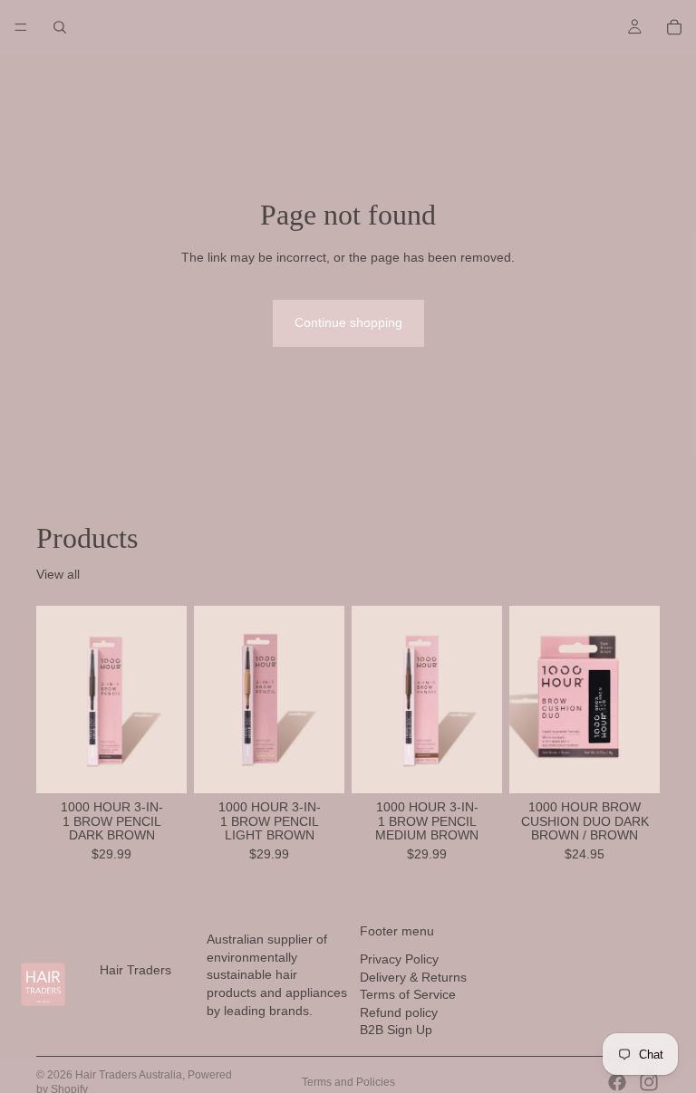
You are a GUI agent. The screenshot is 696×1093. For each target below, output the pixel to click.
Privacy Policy (399, 959)
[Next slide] (167, 700)
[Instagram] (649, 1082)
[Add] (158, 765)
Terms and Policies (348, 1082)
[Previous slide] (56, 700)
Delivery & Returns (413, 976)
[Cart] (674, 27)
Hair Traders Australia (128, 1075)
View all (58, 574)
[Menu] (21, 27)
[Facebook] (617, 1082)
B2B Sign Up (396, 1029)
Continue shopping (348, 322)
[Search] (60, 27)
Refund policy (399, 1011)
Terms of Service (408, 994)
